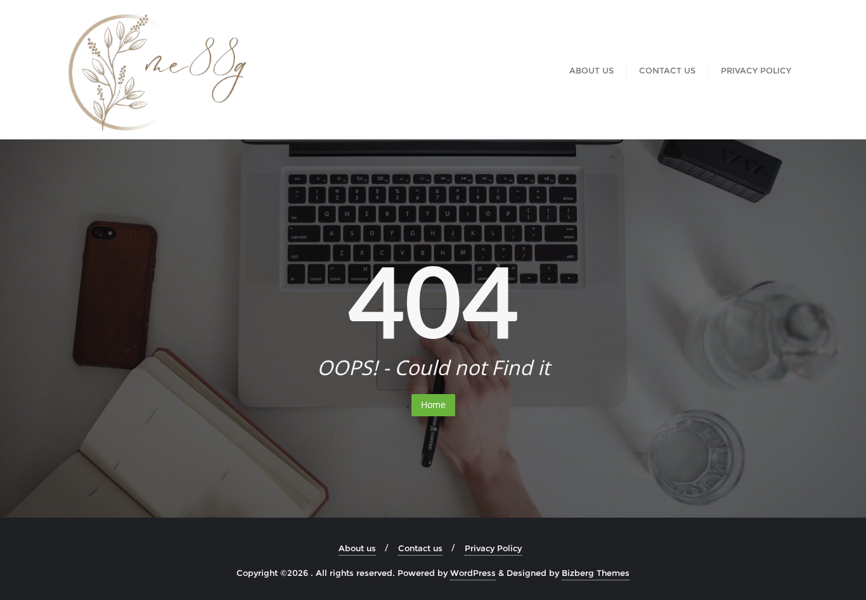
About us (357, 548)
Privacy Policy (493, 548)
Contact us (420, 548)
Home (433, 405)
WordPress (473, 573)
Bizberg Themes (596, 573)
